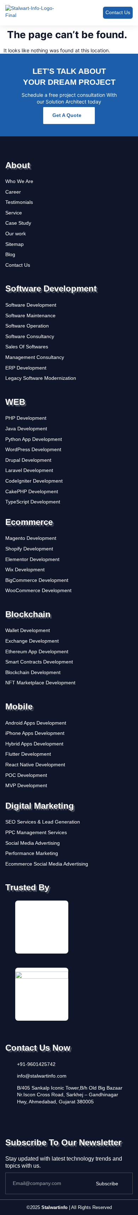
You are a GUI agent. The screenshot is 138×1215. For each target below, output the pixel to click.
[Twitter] (22, 1116)
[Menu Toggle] (86, 12)
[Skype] (62, 1116)
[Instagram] (35, 1116)
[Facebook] (8, 1116)
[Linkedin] (49, 1116)
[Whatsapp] (76, 1116)
